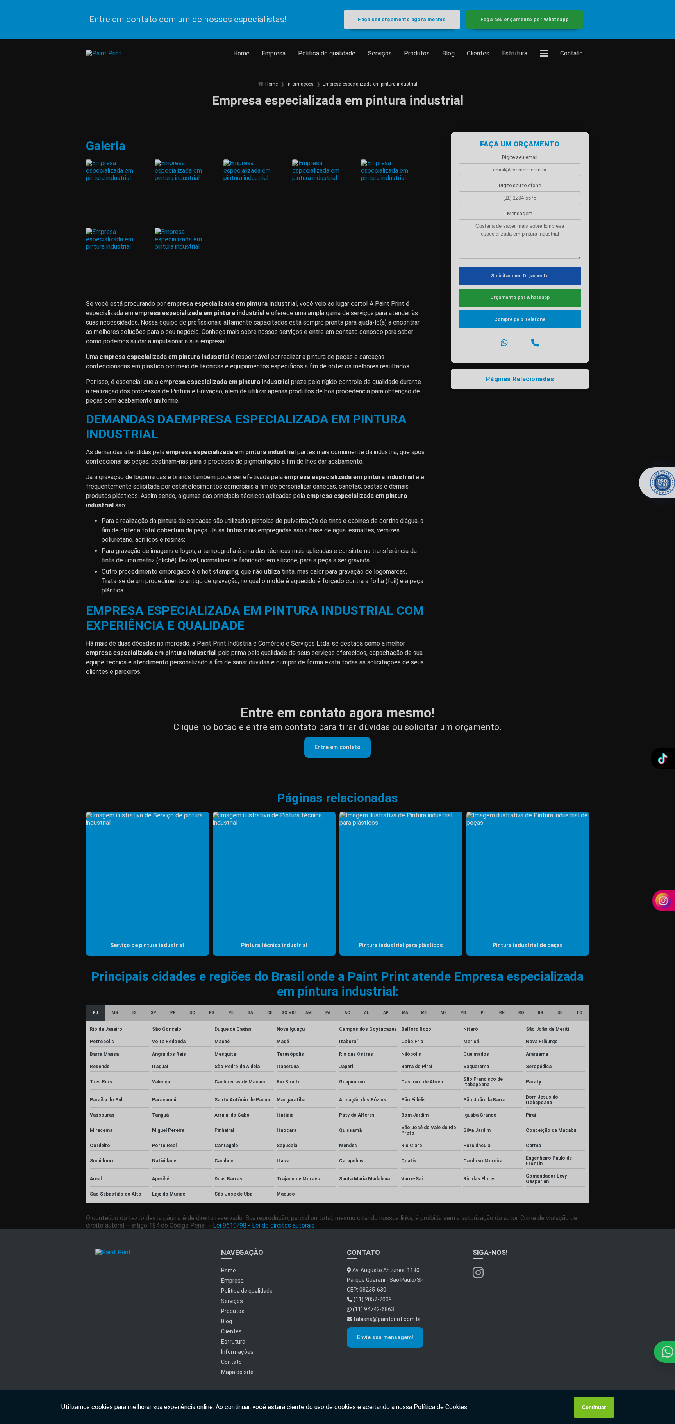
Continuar (594, 1407)
